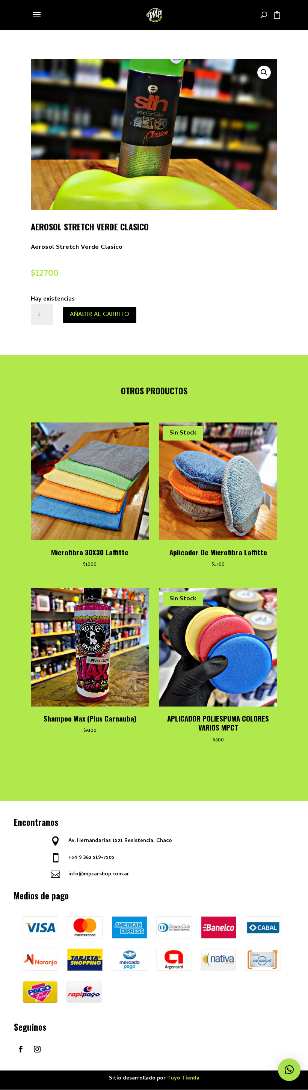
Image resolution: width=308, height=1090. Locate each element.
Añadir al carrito (99, 315)
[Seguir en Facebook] (20, 1049)
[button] (264, 72)
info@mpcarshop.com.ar (98, 874)
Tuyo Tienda (183, 1078)
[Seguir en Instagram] (37, 1049)
